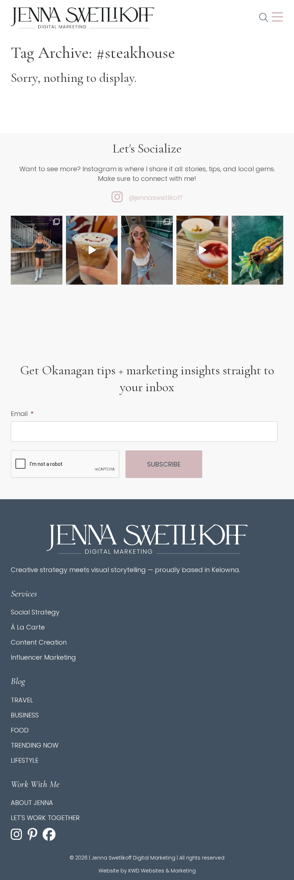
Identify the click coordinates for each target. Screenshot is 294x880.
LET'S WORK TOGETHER (45, 817)
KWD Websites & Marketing (162, 870)
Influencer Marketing (43, 657)
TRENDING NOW (34, 745)
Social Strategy (35, 612)
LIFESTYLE (24, 760)
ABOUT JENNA (32, 802)
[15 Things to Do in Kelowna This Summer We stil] (257, 250)
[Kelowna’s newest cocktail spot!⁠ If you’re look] (202, 250)
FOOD (20, 730)
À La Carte (28, 627)
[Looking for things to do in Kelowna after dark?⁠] (36, 250)
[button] (263, 18)
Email (22, 413)
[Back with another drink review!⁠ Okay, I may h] (92, 250)
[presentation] (65, 464)
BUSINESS (25, 715)
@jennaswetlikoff (155, 197)
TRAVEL (22, 700)
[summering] (147, 250)
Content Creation (39, 642)
